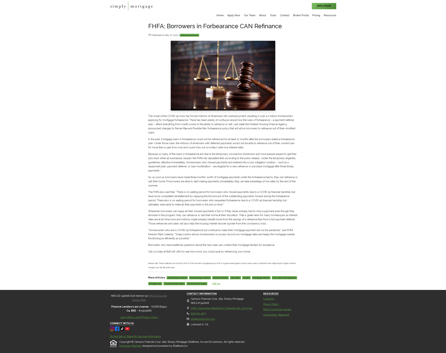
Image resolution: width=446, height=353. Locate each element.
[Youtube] (127, 328)
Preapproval (155, 284)
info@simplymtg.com (203, 319)
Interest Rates (220, 278)
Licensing (268, 298)
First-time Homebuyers (284, 278)
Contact (285, 15)
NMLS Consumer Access (277, 309)
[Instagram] (112, 328)
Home (220, 15)
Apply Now (233, 15)
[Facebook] (117, 328)
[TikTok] (122, 328)
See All (216, 283)
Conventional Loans (174, 284)
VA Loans (235, 278)
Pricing (316, 15)
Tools (273, 15)
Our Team (249, 15)
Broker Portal (301, 15)
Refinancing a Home (189, 35)
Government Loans (197, 284)
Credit (246, 278)
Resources (330, 15)
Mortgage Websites (130, 345)
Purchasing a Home (177, 278)
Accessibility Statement (276, 314)
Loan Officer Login (130, 317)
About (262, 15)
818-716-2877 (198, 313)
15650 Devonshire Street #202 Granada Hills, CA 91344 (221, 308)
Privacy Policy (150, 317)
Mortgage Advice (261, 278)
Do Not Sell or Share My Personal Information (135, 336)
